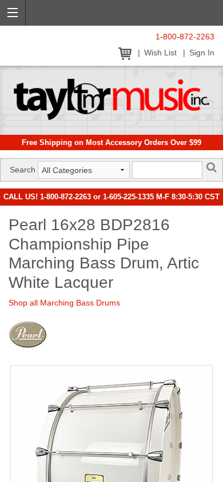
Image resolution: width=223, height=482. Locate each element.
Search (22, 169)
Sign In (201, 53)
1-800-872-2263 (185, 37)
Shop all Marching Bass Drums (64, 302)
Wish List (160, 53)
